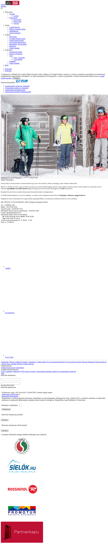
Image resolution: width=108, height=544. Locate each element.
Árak (11, 56)
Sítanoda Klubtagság (89, 362)
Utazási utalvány (28, 364)
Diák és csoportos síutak (17, 29)
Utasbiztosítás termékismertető (15, 90)
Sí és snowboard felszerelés (56, 362)
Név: (2, 377)
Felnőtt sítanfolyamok (16, 40)
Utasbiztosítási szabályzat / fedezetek (17, 86)
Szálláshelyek (13, 31)
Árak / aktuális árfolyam (15, 364)
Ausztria (12, 14)
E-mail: (3, 381)
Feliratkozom (6, 409)
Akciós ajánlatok (14, 33)
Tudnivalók (4, 362)
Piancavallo (17, 21)
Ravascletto (17, 20)
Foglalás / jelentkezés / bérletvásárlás (34, 362)
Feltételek (12, 61)
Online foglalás (14, 48)
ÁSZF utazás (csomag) (28, 371)
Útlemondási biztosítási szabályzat (47, 371)
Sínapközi (12, 46)
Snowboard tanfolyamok (17, 42)
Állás (2, 373)
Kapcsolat (8, 69)
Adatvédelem (19, 368)
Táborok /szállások (15, 362)
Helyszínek (13, 37)
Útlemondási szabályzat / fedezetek (16, 88)
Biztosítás (8, 71)
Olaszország (13, 18)
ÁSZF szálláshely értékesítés (10, 371)
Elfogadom (16, 78)
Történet (3, 368)
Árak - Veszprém (19, 58)
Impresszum (11, 368)
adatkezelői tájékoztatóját (10, 396)
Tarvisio (16, 23)
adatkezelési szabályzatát (10, 394)
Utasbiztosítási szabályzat (67, 371)
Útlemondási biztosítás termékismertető (18, 92)
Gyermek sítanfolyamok (17, 39)
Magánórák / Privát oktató (18, 44)
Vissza (3, 4)
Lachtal (16, 16)
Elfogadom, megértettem (9, 405)
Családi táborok (14, 27)
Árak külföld (18, 59)
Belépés (3, 6)
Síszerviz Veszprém (15, 54)
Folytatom (5, 420)
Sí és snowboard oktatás (73, 362)
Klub (6, 65)
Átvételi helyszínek (15, 52)
